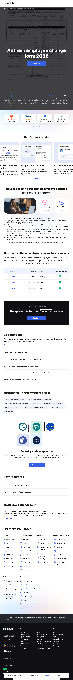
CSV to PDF (9, 558)
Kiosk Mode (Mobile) (43, 558)
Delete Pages (27, 570)
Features (22, 646)
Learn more (36, 465)
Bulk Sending (44, 562)
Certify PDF (26, 585)
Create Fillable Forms (61, 563)
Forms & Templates (26, 634)
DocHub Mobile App (59, 634)
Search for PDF (28, 596)
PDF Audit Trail (27, 581)
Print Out (26, 608)
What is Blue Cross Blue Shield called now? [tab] (20, 380)
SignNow (56, 641)
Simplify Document (12, 585)
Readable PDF (27, 592)
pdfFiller (55, 637)
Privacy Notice (40, 637)
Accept (59, 675)
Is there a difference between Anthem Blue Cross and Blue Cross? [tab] (28, 373)
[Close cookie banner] (67, 674)
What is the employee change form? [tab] (17, 352)
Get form (36, 318)
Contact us (7, 345)
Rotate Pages (27, 562)
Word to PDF (10, 539)
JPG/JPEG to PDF (11, 551)
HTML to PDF (10, 562)
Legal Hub (39, 639)
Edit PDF (25, 539)
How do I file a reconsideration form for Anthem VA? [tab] (23, 359)
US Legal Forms (58, 639)
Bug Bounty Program (43, 648)
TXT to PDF (10, 543)
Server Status (24, 639)
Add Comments (61, 539)
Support (38, 643)
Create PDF (26, 543)
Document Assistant (12, 581)
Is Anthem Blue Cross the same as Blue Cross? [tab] (21, 366)
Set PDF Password (29, 589)
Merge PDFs (27, 558)
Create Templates (62, 558)
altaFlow (55, 643)
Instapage (56, 646)
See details (7, 96)
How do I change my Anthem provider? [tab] (18, 492)
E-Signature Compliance (43, 641)
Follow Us (7, 639)
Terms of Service (41, 634)
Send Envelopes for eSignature (46, 548)
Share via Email (61, 547)
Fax (58, 551)
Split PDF (26, 555)
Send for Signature (45, 543)
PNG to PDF (10, 547)
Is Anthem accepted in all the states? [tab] (17, 485)
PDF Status (60, 555)
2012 (13, 277)
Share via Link (61, 543)
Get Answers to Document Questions (11, 596)
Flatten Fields (27, 551)
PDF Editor (23, 632)
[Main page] (9, 3)
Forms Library (24, 643)
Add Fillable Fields (28, 547)
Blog (54, 632)
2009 (13, 288)
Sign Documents (25, 637)
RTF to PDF (10, 566)
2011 (13, 282)
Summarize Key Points (11, 590)
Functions (23, 648)
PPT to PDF (10, 555)
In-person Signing (45, 553)
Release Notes (41, 646)
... (46, 675)
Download (26, 604)
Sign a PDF (43, 539)
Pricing (22, 641)
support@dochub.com (9, 633)
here (7, 620)
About (38, 632)
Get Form (36, 64)
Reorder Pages (27, 566)
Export (25, 600)
